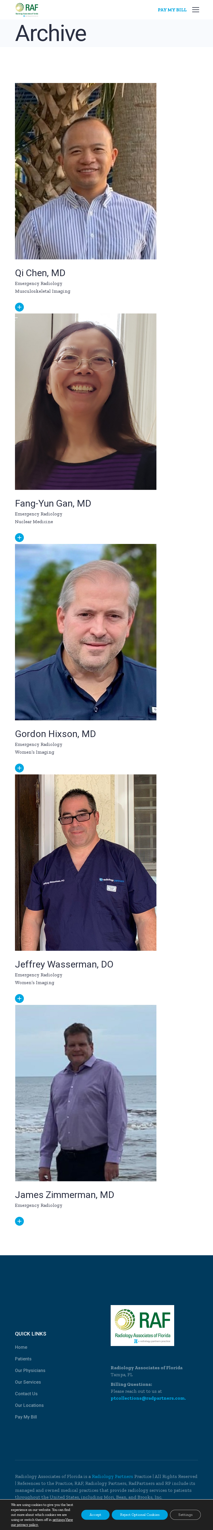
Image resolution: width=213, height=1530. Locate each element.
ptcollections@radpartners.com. (148, 1398)
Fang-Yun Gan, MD (53, 503)
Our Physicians (30, 1370)
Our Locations (29, 1405)
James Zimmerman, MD (64, 1194)
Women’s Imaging (34, 752)
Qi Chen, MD (40, 272)
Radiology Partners (113, 1476)
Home (21, 1347)
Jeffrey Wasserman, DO (64, 964)
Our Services (28, 1382)
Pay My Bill (26, 1417)
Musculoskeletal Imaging (42, 291)
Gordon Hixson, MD (55, 733)
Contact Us (26, 1393)
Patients (23, 1359)
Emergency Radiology (38, 283)
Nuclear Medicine (34, 521)
